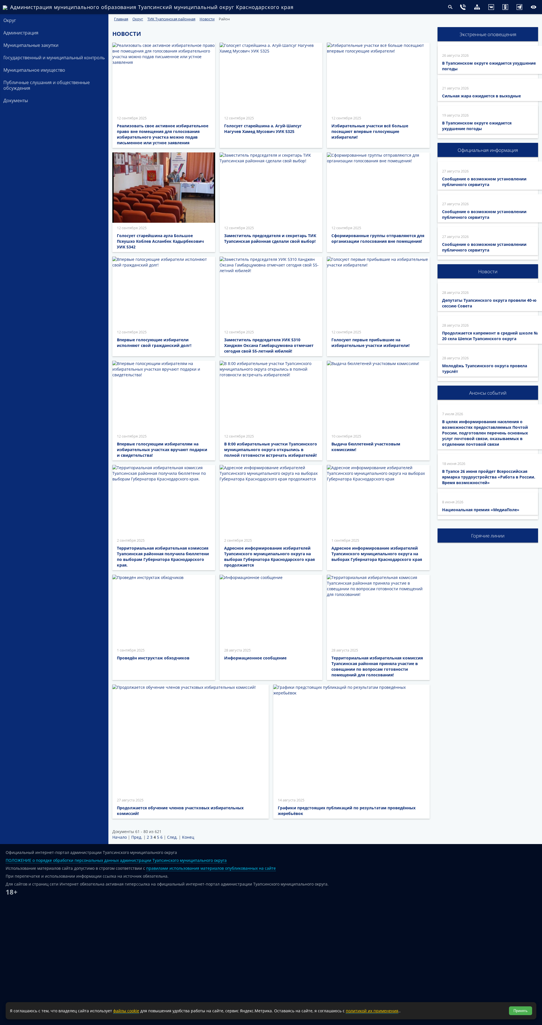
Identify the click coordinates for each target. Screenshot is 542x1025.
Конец (188, 837)
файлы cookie (126, 1010)
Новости (487, 271)
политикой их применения (372, 1010)
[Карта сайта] (465, 7)
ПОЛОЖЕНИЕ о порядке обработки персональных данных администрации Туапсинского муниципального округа (116, 860)
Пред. (136, 837)
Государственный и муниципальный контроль (54, 57)
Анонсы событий (487, 393)
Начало (119, 837)
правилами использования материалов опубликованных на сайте (211, 868)
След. (172, 837)
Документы (15, 100)
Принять (520, 1011)
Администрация (20, 33)
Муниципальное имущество (34, 70)
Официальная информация (488, 150)
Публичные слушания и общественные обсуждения (46, 85)
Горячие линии (487, 535)
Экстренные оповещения (488, 34)
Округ (9, 20)
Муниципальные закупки (30, 45)
